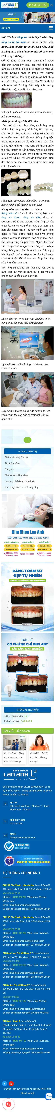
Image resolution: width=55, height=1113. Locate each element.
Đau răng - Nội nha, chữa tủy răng (21, 487)
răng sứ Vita (31, 217)
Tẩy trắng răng (12, 463)
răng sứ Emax (10, 217)
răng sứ (22, 37)
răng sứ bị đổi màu (13, 42)
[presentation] (3, 749)
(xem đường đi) (42, 885)
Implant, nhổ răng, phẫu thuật (20, 481)
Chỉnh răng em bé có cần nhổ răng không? (39, 757)
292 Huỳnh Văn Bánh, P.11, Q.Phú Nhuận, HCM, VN (27, 889)
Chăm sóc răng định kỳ (16, 457)
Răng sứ (9, 469)
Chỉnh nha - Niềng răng (16, 475)
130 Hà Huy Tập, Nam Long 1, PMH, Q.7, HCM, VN (26, 957)
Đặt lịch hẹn (39, 5)
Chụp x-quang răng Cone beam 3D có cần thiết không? (14, 757)
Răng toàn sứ (9, 213)
